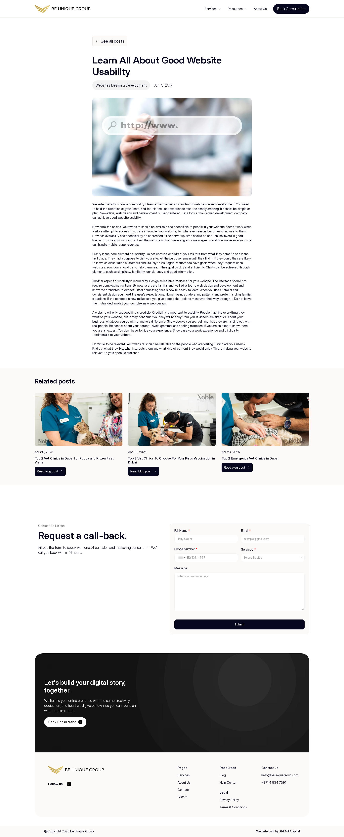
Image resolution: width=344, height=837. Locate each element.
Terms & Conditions (233, 807)
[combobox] (181, 557)
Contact (183, 790)
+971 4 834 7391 (273, 782)
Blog (223, 775)
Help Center (228, 782)
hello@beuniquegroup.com (279, 775)
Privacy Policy (229, 800)
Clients (182, 797)
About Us (260, 9)
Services (184, 775)
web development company (227, 213)
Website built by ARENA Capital (278, 831)
